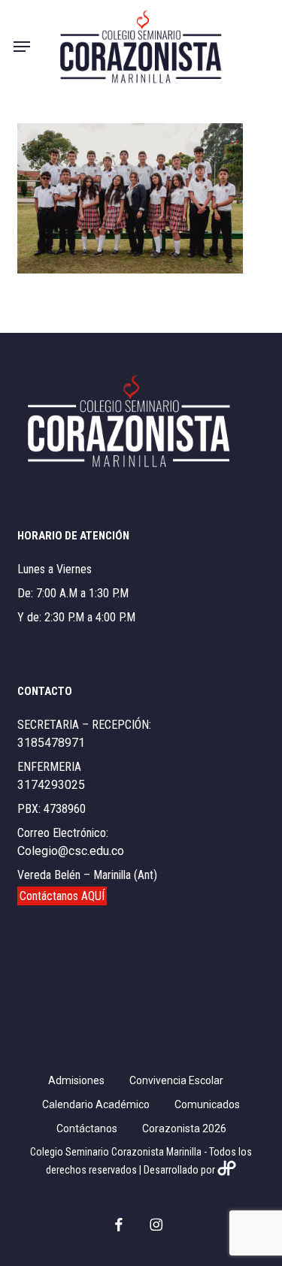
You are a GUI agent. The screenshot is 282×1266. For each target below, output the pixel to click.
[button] (22, 46)
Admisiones (76, 1080)
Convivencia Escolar (176, 1080)
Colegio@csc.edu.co (70, 851)
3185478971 (51, 743)
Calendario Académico (96, 1104)
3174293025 (51, 785)
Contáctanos (86, 1128)
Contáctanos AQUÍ (62, 896)
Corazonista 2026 (184, 1128)
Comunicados (207, 1104)
